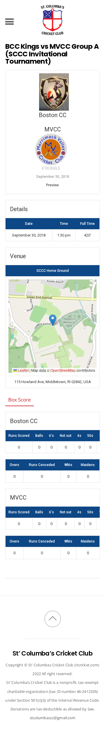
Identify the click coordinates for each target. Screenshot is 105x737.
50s (90, 436)
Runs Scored (18, 436)
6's (51, 436)
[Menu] (9, 21)
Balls (39, 436)
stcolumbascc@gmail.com (53, 717)
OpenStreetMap (63, 370)
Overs (14, 465)
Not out (65, 436)
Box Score (19, 399)
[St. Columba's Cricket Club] (52, 32)
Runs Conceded (42, 465)
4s (79, 436)
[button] (52, 320)
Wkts (68, 465)
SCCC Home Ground (52, 271)
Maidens (88, 465)
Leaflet (23, 370)
